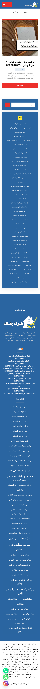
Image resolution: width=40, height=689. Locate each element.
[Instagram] (6, 683)
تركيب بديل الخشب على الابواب (20, 149)
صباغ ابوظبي (25, 261)
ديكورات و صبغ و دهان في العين (20, 190)
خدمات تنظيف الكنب (29, 647)
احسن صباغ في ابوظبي (20, 124)
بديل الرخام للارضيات (12, 128)
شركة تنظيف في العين (20, 224)
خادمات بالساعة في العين (19, 169)
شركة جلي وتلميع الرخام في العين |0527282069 (19, 379)
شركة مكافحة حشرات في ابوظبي (20, 253)
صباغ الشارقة (14, 261)
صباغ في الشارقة (13, 269)
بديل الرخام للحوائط (27, 140)
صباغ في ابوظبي (26, 269)
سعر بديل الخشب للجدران (20, 194)
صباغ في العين (27, 273)
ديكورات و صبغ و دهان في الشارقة (20, 186)
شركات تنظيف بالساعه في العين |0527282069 (19, 357)
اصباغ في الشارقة (27, 128)
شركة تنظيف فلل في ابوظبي (19, 207)
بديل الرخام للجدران (20, 132)
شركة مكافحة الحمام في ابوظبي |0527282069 (19, 374)
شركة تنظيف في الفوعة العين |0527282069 (19, 371)
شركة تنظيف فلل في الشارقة (19, 219)
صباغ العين (28, 265)
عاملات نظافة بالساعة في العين (20, 282)
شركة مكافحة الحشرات (17, 669)
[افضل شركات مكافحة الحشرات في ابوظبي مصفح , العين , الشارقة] (31, 4)
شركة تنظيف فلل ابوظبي (19, 215)
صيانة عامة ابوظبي (13, 273)
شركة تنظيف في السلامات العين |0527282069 (19, 389)
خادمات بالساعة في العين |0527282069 (19, 366)
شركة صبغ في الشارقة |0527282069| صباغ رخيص (19, 384)
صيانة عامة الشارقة (20, 278)
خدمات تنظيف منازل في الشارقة (19, 178)
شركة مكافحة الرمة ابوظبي (15, 672)
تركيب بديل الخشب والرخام (20, 157)
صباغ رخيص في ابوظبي (14, 265)
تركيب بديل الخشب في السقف (20, 153)
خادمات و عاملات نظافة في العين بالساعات (20, 174)
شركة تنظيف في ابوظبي (20, 228)
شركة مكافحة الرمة (31, 664)
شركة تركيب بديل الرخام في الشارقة (19, 203)
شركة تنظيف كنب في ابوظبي (19, 240)
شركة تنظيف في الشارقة (19, 232)
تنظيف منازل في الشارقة (19, 165)
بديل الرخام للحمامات (19, 136)
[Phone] (6, 670)
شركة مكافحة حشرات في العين (20, 257)
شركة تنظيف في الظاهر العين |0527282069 (19, 393)
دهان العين (20, 182)
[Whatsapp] (6, 677)
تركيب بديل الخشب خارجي (20, 144)
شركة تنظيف (17, 664)
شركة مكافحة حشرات (20, 249)
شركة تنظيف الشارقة (19, 211)
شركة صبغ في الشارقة (20, 244)
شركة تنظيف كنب (22, 657)
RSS (19, 349)
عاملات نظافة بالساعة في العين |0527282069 (19, 362)
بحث (8, 105)
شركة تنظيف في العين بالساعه (20, 236)
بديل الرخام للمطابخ (12, 140)
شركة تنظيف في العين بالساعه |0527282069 (19, 368)
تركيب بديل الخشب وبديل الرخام (19, 161)
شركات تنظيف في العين (20, 199)
